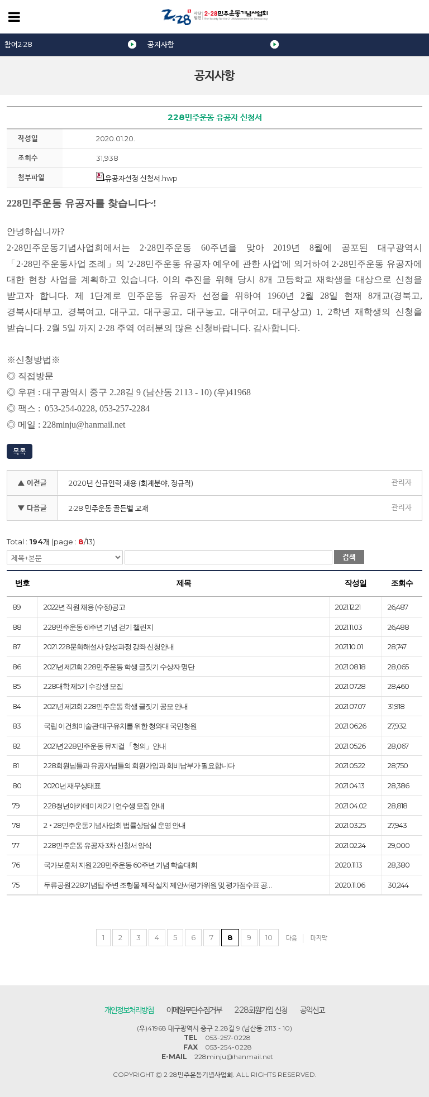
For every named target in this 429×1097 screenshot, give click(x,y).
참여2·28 (18, 44)
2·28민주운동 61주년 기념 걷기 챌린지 (98, 626)
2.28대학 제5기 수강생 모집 (83, 686)
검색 (349, 556)
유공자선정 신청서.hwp (141, 178)
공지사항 (160, 44)
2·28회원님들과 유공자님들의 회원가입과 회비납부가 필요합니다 (139, 765)
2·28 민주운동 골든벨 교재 (109, 508)
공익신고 (312, 1010)
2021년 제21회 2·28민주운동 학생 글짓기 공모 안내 (116, 706)
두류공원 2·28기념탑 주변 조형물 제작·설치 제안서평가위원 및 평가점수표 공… (157, 884)
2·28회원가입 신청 (261, 1010)
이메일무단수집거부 (194, 1010)
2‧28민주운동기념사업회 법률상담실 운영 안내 (114, 825)
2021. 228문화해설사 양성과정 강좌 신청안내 (109, 646)
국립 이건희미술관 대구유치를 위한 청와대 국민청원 (120, 725)
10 (269, 937)
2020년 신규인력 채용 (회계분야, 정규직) (131, 482)
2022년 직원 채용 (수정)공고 (84, 606)
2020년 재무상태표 (72, 785)
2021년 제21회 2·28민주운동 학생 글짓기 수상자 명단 (119, 666)
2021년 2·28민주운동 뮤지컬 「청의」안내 (105, 745)
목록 (19, 451)
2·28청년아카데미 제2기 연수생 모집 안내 (104, 805)
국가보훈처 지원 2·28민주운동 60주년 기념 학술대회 (120, 864)
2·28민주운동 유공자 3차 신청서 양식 (97, 845)
